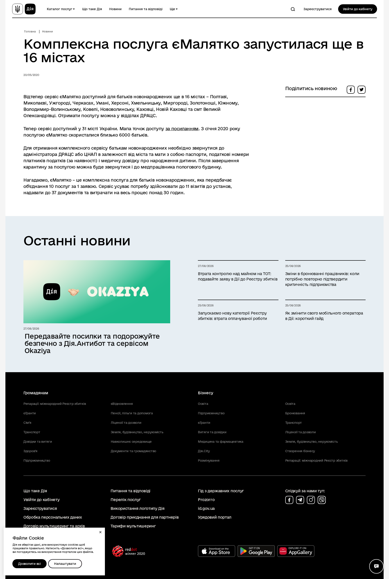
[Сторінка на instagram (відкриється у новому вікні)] (311, 500)
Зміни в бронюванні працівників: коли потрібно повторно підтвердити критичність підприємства (322, 279)
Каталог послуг (59, 9)
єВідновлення (122, 404)
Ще (172, 9)
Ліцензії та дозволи (126, 422)
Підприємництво (36, 460)
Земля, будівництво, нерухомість (137, 432)
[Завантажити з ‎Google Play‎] (256, 551)
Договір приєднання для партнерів (145, 517)
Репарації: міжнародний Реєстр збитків (54, 404)
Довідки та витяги (37, 441)
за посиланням (182, 128)
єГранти (29, 413)
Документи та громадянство (133, 451)
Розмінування (208, 460)
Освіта (203, 404)
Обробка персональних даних (52, 517)
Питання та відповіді (146, 9)
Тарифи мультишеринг (133, 526)
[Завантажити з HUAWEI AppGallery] (295, 551)
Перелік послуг (126, 499)
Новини (115, 9)
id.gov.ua (206, 508)
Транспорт (31, 432)
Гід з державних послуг (221, 491)
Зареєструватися (317, 9)
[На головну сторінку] (24, 9)
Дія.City (204, 451)
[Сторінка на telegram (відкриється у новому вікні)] (300, 500)
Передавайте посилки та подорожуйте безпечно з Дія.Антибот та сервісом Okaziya (92, 343)
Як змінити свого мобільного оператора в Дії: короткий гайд (324, 316)
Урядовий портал (214, 517)
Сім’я (27, 422)
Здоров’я (30, 451)
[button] (100, 532)
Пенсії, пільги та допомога (132, 413)
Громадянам (35, 393)
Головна (30, 31)
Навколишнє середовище (131, 441)
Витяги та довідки (212, 432)
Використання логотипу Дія (137, 508)
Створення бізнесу (300, 451)
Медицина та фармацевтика (220, 441)
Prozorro (206, 499)
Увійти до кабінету (357, 9)
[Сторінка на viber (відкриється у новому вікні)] (322, 500)
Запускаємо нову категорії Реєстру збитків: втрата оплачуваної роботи (232, 316)
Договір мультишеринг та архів (54, 526)
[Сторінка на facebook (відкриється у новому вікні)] (289, 500)
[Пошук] (293, 9)
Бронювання (295, 413)
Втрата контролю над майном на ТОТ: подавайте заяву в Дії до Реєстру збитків (237, 276)
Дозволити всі (29, 563)
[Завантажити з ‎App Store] (216, 551)
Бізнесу (205, 393)
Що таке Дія (92, 9)
